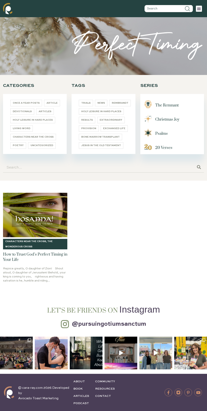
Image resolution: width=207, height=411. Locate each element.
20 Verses (163, 147)
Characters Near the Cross (33, 137)
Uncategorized (42, 145)
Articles (45, 111)
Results (87, 120)
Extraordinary (111, 120)
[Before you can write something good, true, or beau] (121, 353)
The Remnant (167, 105)
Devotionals (22, 111)
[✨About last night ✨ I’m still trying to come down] (16, 353)
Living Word (21, 128)
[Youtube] (198, 392)
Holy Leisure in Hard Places (33, 120)
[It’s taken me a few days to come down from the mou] (155, 353)
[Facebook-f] (168, 392)
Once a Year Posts (26, 103)
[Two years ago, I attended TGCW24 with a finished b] (190, 353)
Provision (88, 128)
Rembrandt (120, 103)
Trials (86, 103)
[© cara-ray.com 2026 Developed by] (9, 392)
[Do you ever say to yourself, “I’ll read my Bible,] (86, 353)
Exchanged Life (114, 128)
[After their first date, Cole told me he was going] (51, 353)
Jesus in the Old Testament (101, 145)
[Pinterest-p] (188, 392)
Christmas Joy (167, 119)
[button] (199, 9)
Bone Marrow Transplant (100, 137)
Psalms (161, 133)
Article (52, 103)
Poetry (18, 145)
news (101, 103)
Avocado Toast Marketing (38, 398)
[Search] (187, 8)
